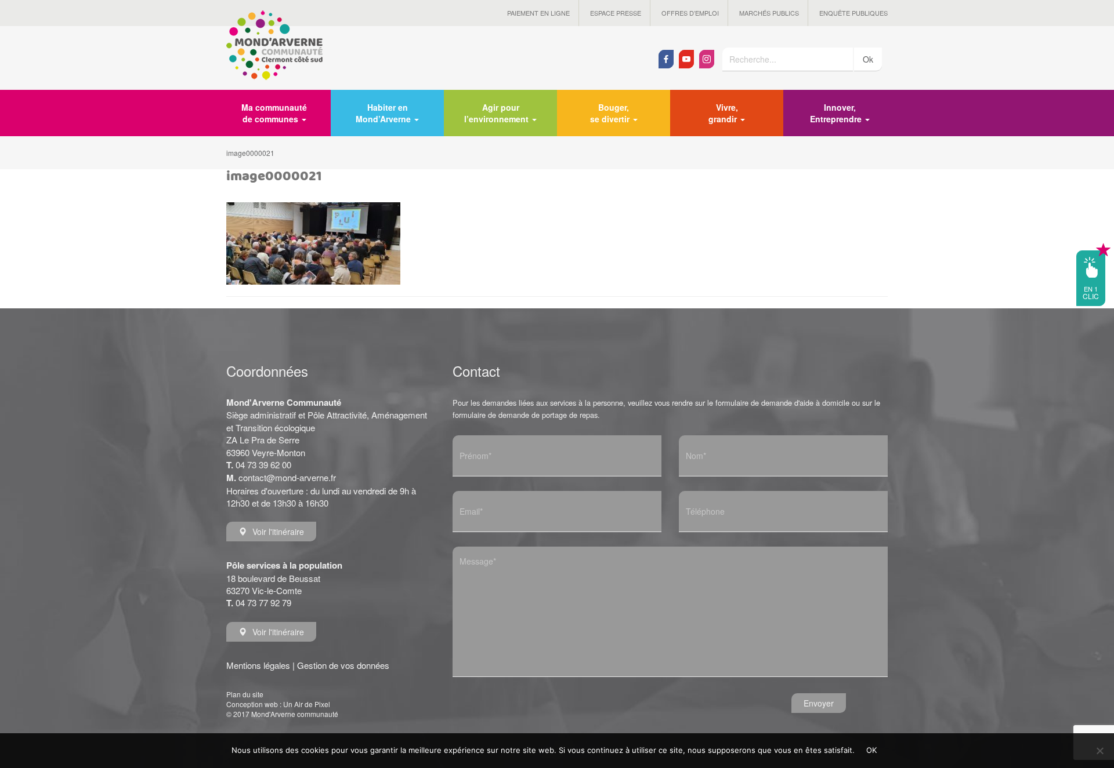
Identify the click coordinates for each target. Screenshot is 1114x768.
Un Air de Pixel (306, 704)
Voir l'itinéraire (278, 531)
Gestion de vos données (343, 665)
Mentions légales (258, 665)
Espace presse (615, 12)
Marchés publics (769, 12)
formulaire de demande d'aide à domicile (782, 402)
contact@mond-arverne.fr (287, 477)
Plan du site (244, 694)
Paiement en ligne (538, 12)
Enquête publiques (853, 12)
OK (871, 750)
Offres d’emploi (690, 12)
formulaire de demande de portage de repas (525, 414)
